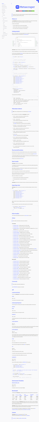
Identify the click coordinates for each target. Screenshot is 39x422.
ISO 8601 (15, 123)
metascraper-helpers (16, 238)
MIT (24, 414)
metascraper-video (15, 257)
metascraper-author (16, 226)
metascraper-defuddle (16, 232)
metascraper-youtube (16, 278)
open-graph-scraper (32, 395)
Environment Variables (4, 35)
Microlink (17, 414)
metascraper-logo (15, 247)
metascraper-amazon (16, 261)
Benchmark (3, 36)
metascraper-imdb (15, 265)
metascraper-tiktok (15, 274)
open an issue (26, 215)
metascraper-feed (15, 235)
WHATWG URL (25, 362)
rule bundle (29, 111)
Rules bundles (3, 12)
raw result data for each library (26, 409)
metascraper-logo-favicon (16, 245)
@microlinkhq (24, 418)
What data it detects (4, 6)
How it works (3, 9)
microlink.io (14, 418)
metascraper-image (15, 241)
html (3, 23)
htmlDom (4, 25)
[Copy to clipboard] (37, 56)
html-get (21, 53)
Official (3, 13)
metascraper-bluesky (16, 262)
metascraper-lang (15, 242)
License (3, 38)
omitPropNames (5, 26)
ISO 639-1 (15, 135)
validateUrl (4, 32)
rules (3, 19)
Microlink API (35, 153)
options (4, 22)
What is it (3, 3)
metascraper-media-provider (17, 250)
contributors (28, 415)
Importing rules (3, 10)
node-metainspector (26, 395)
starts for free (21, 158)
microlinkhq (20, 418)
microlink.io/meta (26, 34)
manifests (35, 248)
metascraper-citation (16, 228)
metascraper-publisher (16, 251)
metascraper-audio (15, 225)
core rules (21, 169)
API (2, 16)
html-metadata (20, 395)
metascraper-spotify (16, 271)
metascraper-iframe (16, 239)
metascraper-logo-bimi (16, 244)
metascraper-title (15, 254)
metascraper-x (15, 277)
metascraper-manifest (16, 248)
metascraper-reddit (15, 268)
